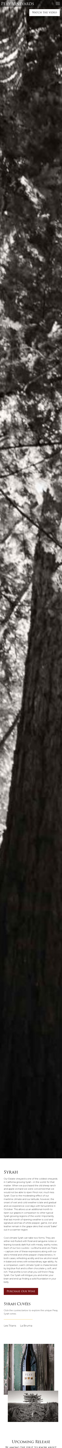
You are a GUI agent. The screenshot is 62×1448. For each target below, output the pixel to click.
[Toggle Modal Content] (58, 3)
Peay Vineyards (17, 3)
